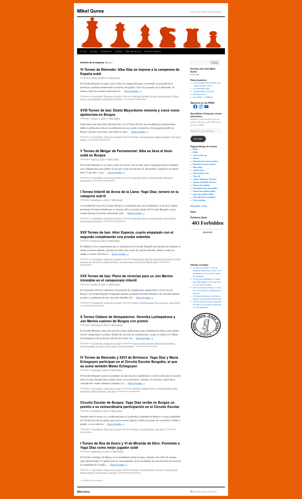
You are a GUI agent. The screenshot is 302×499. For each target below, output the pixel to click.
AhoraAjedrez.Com (201, 173)
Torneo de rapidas (126, 346)
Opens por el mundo (112, 96)
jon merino (97, 262)
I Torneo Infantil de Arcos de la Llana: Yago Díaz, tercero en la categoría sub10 (129, 193)
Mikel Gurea (90, 10)
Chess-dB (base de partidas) (204, 197)
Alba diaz (136, 96)
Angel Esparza (159, 259)
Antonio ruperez (139, 343)
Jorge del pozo (171, 469)
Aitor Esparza (138, 259)
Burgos (153, 96)
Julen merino (139, 262)
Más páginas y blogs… (199, 206)
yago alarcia (107, 99)
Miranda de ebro (87, 472)
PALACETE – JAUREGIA (203, 97)
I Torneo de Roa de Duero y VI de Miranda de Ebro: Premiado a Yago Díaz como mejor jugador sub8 (130, 445)
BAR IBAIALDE (199, 94)
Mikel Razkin (114, 77)
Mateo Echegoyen (98, 391)
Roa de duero (101, 472)
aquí (197, 74)
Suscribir (198, 139)
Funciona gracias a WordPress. (205, 491)
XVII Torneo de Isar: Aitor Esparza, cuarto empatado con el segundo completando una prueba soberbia (126, 234)
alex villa (148, 259)
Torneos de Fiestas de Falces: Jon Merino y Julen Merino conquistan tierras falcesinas (207, 290)
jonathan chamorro (111, 262)
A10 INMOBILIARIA (201, 88)
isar (173, 136)
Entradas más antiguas (91, 480)
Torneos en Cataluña (201, 185)
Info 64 (196, 158)
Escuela (93, 51)
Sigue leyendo (133, 91)
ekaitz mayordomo (163, 136)
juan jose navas (126, 262)
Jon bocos (159, 469)
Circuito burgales (164, 96)
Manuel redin (152, 262)
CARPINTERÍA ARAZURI (203, 91)
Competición (106, 51)
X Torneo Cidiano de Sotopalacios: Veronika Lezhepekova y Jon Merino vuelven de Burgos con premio (127, 318)
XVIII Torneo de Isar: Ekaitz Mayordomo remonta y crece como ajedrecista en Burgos (129, 112)
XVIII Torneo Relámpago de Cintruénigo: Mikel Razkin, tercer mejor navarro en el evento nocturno (207, 282)
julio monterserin (94, 99)
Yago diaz (118, 99)
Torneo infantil (86, 221)
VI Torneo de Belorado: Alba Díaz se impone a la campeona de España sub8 (129, 71)
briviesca (145, 388)
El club (84, 51)
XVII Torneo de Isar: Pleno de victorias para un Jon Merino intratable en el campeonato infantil (126, 277)
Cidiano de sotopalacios (164, 343)
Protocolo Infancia (152, 51)
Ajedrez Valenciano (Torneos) (205, 179)
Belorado (145, 96)
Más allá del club (133, 51)
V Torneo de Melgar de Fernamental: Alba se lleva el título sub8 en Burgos (126, 152)
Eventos (119, 51)
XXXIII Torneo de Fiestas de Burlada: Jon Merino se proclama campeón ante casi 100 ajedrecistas (207, 304)
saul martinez (170, 218)
